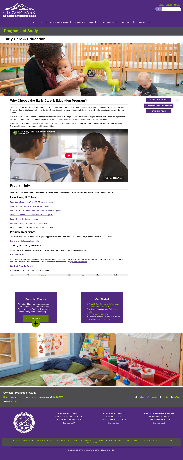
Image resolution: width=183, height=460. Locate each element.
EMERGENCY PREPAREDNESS (153, 440)
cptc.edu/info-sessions (78, 262)
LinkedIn (165, 397)
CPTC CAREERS (132, 440)
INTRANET (101, 440)
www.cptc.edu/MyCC (104, 319)
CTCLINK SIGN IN (63, 440)
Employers (141, 22)
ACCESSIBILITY (91, 443)
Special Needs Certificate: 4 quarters (24, 219)
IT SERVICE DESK (87, 440)
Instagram (153, 397)
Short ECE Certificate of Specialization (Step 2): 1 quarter (31, 215)
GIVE (9, 440)
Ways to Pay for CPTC (100, 314)
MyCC (177, 5)
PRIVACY (171, 440)
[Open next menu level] (46, 22)
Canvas (169, 5)
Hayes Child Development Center (64, 119)
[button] (36, 318)
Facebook (141, 397)
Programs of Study (21, 31)
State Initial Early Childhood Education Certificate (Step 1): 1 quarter (35, 210)
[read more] (36, 323)
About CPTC (38, 22)
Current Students (107, 22)
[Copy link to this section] (177, 45)
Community (126, 22)
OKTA (75, 440)
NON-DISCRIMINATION (23, 440)
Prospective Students (84, 22)
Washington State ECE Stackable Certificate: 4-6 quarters (31, 223)
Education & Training (59, 22)
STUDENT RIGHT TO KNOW (44, 440)
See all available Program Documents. (24, 241)
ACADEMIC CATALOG (116, 440)
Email (161, 5)
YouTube (176, 397)
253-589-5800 (57, 397)
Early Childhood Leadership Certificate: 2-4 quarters (29, 206)
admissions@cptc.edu (14, 401)
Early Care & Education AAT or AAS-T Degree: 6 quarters (31, 202)
